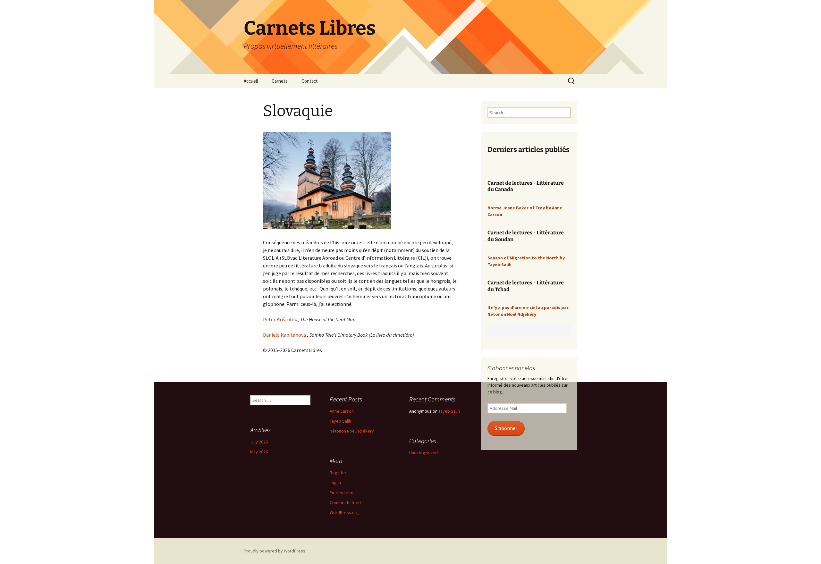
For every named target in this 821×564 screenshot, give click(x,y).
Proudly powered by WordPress (274, 551)
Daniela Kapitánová (284, 335)
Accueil (251, 81)
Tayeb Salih (340, 421)
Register (338, 473)
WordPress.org (344, 512)
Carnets (280, 81)
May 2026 (259, 452)
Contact (309, 81)
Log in (335, 482)
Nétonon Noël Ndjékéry (352, 431)
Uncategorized (423, 453)
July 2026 (259, 442)
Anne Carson (342, 411)
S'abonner (506, 428)
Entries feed (341, 492)
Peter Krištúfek (280, 319)
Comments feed (345, 502)
